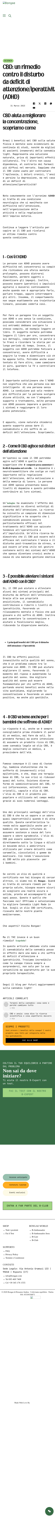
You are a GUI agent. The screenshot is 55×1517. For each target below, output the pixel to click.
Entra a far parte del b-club (27, 1205)
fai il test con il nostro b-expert (27, 1092)
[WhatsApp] (51, 103)
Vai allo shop (30, 1040)
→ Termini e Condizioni (13, 1258)
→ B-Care (33, 1237)
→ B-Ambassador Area (39, 1233)
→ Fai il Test (8, 1233)
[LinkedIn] (45, 103)
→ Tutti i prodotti (10, 1230)
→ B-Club (33, 1240)
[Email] (34, 108)
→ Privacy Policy (10, 1254)
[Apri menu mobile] (4, 15)
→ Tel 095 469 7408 (12, 1279)
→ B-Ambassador (37, 1230)
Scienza (8, 60)
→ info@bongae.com (12, 1276)
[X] (40, 103)
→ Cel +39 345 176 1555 (14, 1283)
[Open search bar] (9, 16)
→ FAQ (6, 1251)
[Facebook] (34, 103)
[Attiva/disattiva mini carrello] (15, 16)
